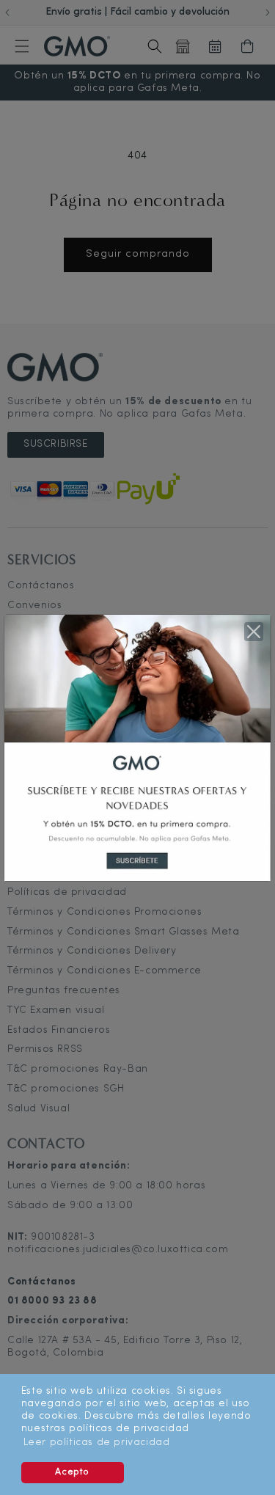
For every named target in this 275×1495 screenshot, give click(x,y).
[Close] (253, 631)
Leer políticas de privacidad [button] (96, 1442)
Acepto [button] (72, 1472)
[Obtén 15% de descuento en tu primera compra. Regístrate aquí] (137, 747)
